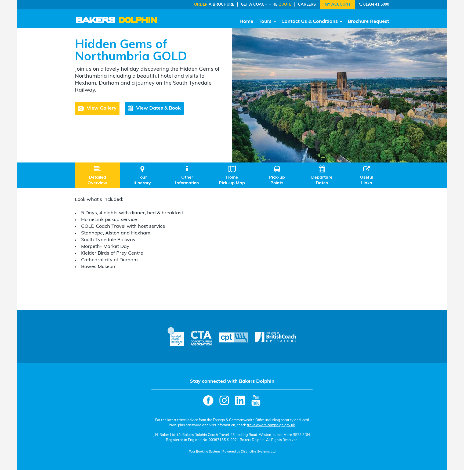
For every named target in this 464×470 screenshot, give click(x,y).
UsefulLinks (366, 175)
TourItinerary (142, 175)
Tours (265, 21)
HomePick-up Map (232, 175)
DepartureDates (321, 175)
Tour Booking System (204, 451)
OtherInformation (187, 175)
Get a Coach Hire (266, 5)
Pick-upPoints (277, 175)
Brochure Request (368, 21)
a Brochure (214, 5)
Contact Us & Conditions (309, 21)
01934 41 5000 (376, 5)
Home (246, 21)
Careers (307, 5)
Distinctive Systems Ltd (258, 451)
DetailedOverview (97, 175)
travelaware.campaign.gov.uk (271, 425)
